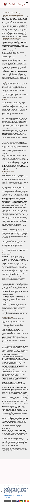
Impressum (19, 495)
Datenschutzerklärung (9, 495)
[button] (17, 500)
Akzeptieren (7, 501)
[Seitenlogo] (15, 4)
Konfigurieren (7, 497)
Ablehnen (15, 501)
